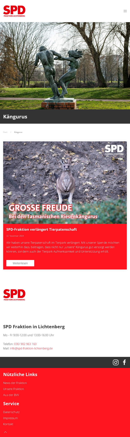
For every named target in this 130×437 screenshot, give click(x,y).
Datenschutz (11, 412)
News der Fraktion (15, 383)
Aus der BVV (11, 395)
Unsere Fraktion (13, 389)
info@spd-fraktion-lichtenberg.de (31, 348)
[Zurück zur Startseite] (14, 11)
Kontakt (8, 424)
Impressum (10, 418)
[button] (125, 11)
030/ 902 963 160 (25, 344)
